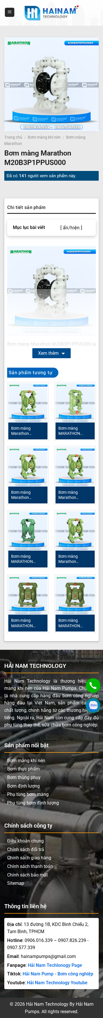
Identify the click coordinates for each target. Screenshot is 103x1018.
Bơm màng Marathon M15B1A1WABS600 (75, 559)
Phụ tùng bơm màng (28, 794)
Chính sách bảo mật (27, 875)
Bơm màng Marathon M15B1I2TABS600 (27, 495)
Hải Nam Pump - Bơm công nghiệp (58, 974)
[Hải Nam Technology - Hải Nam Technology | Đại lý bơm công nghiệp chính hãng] (51, 13)
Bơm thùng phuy (24, 777)
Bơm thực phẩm (23, 769)
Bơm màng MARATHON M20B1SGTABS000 (28, 559)
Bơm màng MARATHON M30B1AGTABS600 (75, 431)
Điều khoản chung (25, 841)
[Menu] (9, 12)
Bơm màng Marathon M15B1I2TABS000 (74, 495)
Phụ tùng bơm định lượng (33, 803)
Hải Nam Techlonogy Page (55, 965)
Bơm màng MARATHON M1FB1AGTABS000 (28, 623)
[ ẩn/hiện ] (71, 227)
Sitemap (15, 883)
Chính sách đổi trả (25, 849)
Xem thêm (48, 353)
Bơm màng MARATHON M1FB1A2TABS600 (75, 623)
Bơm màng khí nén (44, 137)
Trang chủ (13, 137)
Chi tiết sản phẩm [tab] (26, 207)
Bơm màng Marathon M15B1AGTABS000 (28, 431)
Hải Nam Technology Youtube (57, 982)
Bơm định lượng (23, 786)
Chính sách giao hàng (29, 857)
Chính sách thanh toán (30, 866)
